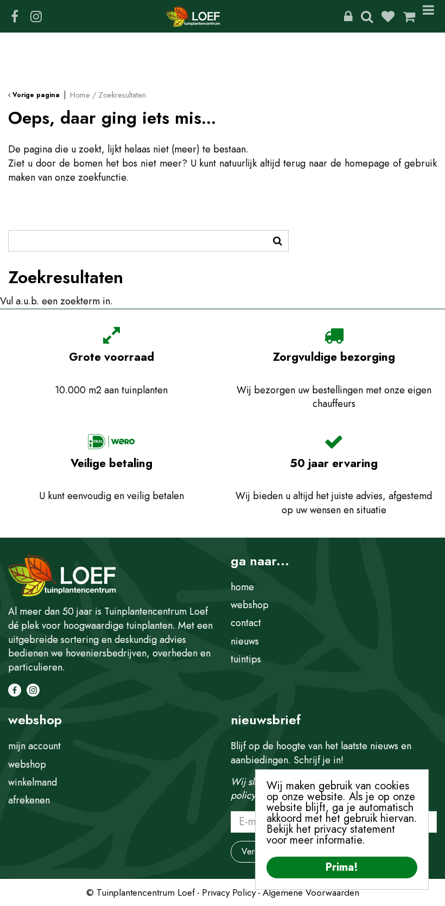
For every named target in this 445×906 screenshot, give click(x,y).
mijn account (34, 746)
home (242, 587)
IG (35, 16)
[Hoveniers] (348, 16)
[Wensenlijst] (388, 16)
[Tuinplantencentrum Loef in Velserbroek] (193, 16)
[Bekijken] (409, 16)
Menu (430, 16)
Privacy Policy (229, 892)
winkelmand (32, 782)
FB (14, 16)
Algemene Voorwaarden (311, 892)
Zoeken (366, 16)
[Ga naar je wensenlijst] (392, 16)
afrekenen (29, 800)
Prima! (342, 867)
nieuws (245, 641)
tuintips (246, 659)
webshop (250, 605)
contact (246, 623)
